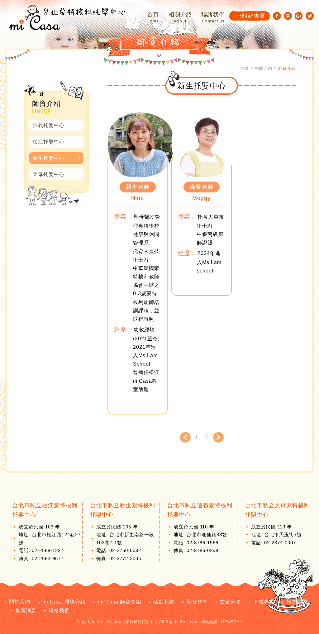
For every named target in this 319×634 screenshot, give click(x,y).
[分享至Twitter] (310, 16)
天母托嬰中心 (48, 174)
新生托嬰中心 (48, 158)
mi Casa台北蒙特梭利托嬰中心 (67, 17)
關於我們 (19, 601)
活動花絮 (163, 601)
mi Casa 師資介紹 (119, 601)
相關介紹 (180, 18)
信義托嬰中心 (48, 125)
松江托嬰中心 (48, 141)
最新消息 (25, 610)
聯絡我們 (213, 18)
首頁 (153, 18)
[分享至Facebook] (277, 16)
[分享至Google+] (299, 16)
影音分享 (197, 601)
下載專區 (263, 601)
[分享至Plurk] (288, 16)
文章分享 (230, 601)
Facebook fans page (250, 16)
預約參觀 (297, 601)
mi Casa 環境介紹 (64, 601)
